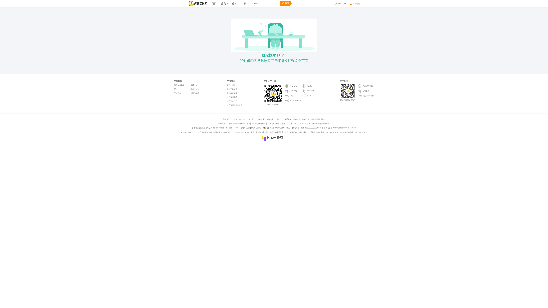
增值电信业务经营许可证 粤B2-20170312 (208, 128)
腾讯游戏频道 (179, 85)
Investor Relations (239, 119)
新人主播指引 (232, 85)
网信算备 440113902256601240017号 (341, 128)
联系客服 (287, 119)
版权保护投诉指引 (318, 119)
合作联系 (260, 119)
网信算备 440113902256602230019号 (308, 128)
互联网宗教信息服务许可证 (319, 123)
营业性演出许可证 (259, 123)
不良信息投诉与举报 (366, 96)
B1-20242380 (232, 128)
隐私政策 (305, 119)
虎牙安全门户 (232, 101)
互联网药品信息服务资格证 (278, 123)
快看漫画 (194, 85)
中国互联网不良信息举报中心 (296, 132)
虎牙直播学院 (232, 97)
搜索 (287, 3)
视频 (234, 3)
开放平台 (177, 93)
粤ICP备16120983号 (298, 123)
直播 (243, 3)
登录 (340, 4)
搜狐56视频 (195, 89)
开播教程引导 (232, 93)
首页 (214, 3)
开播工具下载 (232, 89)
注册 (344, 4)
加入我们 (251, 119)
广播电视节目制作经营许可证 (238, 123)
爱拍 (176, 89)
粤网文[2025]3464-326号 (250, 128)
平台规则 (296, 119)
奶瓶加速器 (195, 93)
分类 (223, 3)
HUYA (246, 132)
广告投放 (278, 119)
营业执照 (221, 123)
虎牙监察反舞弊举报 (234, 105)
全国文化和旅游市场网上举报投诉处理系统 (267, 132)
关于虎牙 (226, 119)
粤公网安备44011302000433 (278, 128)
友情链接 (269, 119)
